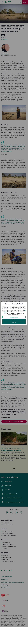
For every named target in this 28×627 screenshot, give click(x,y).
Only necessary (14, 319)
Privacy (24, 310)
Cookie (5, 311)
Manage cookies (14, 317)
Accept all (14, 322)
